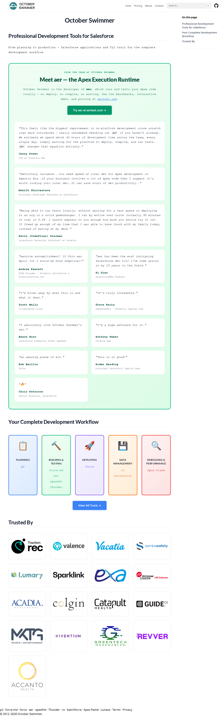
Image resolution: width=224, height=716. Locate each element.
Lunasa (105, 710)
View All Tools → (89, 505)
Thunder (56, 487)
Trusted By (188, 41)
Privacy (127, 710)
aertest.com (107, 98)
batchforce (123, 475)
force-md (56, 470)
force (89, 466)
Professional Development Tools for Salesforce (198, 25)
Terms (116, 710)
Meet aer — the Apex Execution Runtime (89, 79)
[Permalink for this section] (117, 36)
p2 (23, 466)
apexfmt (56, 481)
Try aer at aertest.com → (89, 110)
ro (123, 470)
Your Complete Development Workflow (199, 34)
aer (56, 475)
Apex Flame (156, 470)
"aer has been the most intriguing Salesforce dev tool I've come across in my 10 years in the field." (127, 261)
